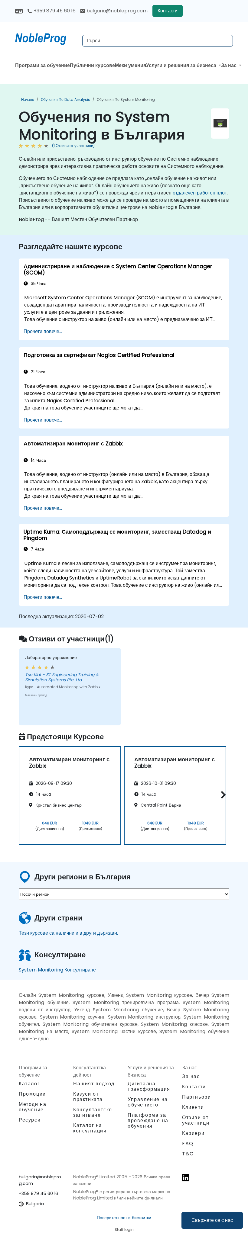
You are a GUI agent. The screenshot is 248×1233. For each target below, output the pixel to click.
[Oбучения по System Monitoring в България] (46, 37)
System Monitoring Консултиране (57, 969)
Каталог (29, 1083)
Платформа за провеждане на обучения (148, 1120)
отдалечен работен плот (200, 192)
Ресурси (30, 1119)
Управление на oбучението (148, 1102)
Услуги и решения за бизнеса (181, 65)
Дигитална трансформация (149, 1086)
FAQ (188, 1143)
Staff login (124, 1229)
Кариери (193, 1133)
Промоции (32, 1093)
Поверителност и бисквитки (124, 1218)
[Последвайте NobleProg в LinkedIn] (185, 1177)
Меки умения (130, 65)
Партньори (196, 1096)
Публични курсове (92, 65)
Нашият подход (94, 1083)
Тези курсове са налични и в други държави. (68, 933)
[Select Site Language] (19, 10)
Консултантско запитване (92, 1112)
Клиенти (193, 1107)
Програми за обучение (42, 65)
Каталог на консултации (90, 1128)
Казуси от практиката (88, 1096)
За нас (229, 65)
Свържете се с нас (212, 1220)
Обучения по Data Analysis (65, 99)
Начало (27, 99)
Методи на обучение (32, 1107)
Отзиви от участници (195, 1120)
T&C (188, 1153)
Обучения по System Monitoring (126, 99)
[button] (222, 794)
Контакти (168, 10)
